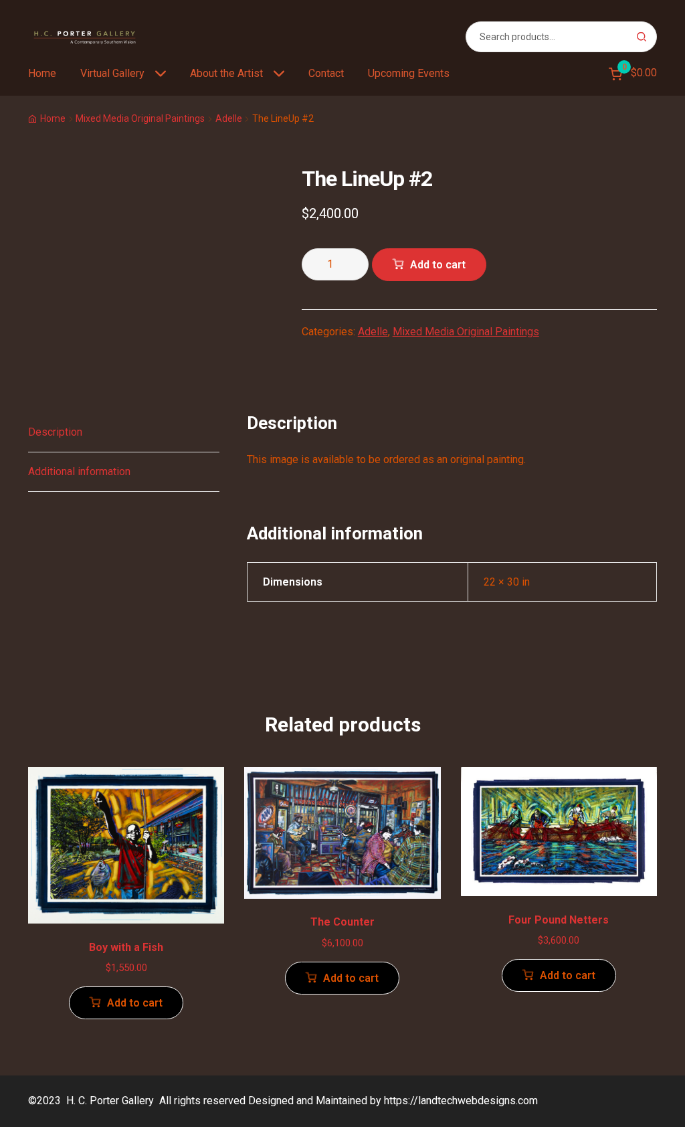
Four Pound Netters (558, 920)
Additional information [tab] (79, 471)
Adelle (228, 118)
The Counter (342, 922)
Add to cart (438, 264)
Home (42, 73)
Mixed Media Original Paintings (140, 118)
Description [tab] (55, 432)
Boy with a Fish (126, 947)
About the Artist (226, 73)
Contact (326, 73)
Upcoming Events (409, 73)
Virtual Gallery (112, 73)
